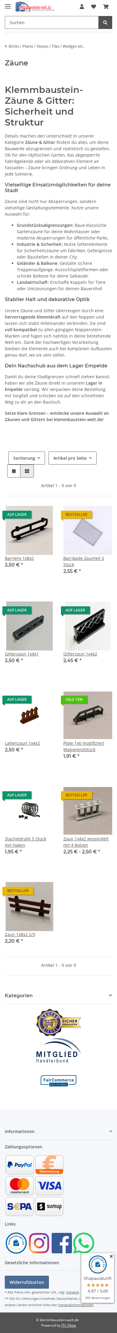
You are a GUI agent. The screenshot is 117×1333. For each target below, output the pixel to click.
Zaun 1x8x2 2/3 (20, 934)
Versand (72, 1292)
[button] (82, 7)
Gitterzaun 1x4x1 (22, 654)
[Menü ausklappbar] (8, 4)
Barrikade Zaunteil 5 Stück (83, 561)
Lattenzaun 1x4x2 (22, 743)
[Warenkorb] (106, 7)
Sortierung (24, 458)
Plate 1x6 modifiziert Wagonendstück (83, 746)
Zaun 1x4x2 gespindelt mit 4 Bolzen (86, 842)
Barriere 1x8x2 (19, 558)
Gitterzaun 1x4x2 (80, 654)
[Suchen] (105, 22)
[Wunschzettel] (94, 7)
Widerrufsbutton (27, 1282)
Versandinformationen (75, 1305)
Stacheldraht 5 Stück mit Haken (25, 842)
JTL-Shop (69, 1325)
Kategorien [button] (19, 995)
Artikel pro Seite (70, 458)
